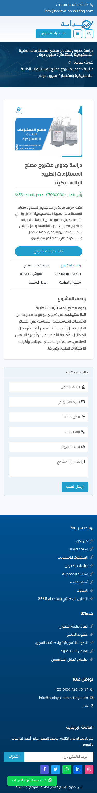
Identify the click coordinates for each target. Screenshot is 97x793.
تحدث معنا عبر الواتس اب (29, 780)
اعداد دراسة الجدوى (73, 626)
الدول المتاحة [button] (38, 282)
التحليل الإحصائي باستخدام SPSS (63, 599)
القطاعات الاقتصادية (72, 557)
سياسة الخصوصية (75, 574)
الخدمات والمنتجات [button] (68, 274)
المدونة (82, 591)
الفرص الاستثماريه (74, 651)
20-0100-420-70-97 (72, 5)
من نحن (82, 541)
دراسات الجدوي (76, 566)
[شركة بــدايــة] (76, 24)
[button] (89, 33)
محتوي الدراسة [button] (70, 282)
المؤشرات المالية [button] (31, 274)
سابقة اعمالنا (78, 549)
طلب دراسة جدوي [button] (53, 33)
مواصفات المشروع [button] (36, 265)
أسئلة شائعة (79, 582)
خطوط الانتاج (77, 635)
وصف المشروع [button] (71, 265)
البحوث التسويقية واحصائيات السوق (61, 643)
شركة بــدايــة (83, 62)
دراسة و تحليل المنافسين (69, 660)
